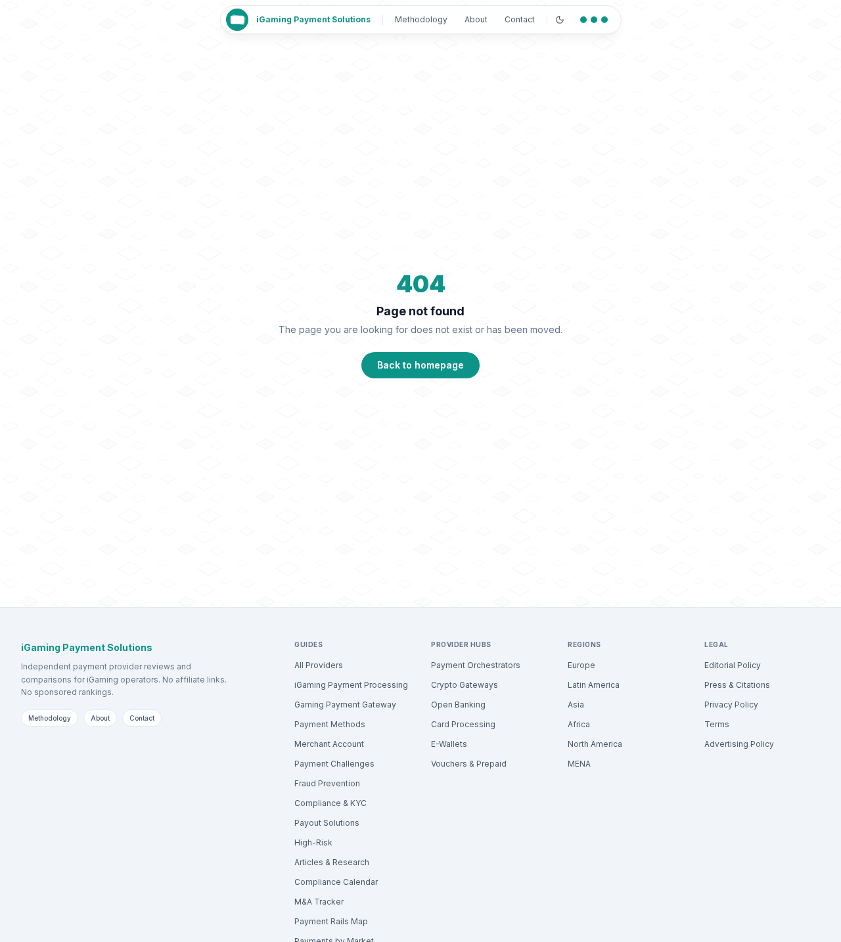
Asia (576, 704)
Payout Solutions (326, 823)
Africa (579, 724)
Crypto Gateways (464, 685)
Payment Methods (329, 724)
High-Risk (313, 842)
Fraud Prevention (327, 783)
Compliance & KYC (330, 803)
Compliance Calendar (336, 882)
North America (595, 744)
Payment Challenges (334, 764)
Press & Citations (737, 685)
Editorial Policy (732, 665)
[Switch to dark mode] (559, 19)
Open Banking (458, 704)
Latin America (594, 685)
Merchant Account (329, 744)
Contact (520, 19)
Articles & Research (331, 862)
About (476, 19)
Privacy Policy (731, 704)
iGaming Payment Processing (351, 685)
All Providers (318, 665)
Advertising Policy (739, 744)
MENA (579, 764)
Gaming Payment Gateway (345, 704)
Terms (716, 724)
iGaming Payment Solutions (313, 19)
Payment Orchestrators (475, 665)
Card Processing (463, 724)
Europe (581, 665)
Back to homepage (420, 364)
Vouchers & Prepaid (469, 764)
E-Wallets (449, 744)
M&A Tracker (319, 902)
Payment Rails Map (331, 921)
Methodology (421, 19)
